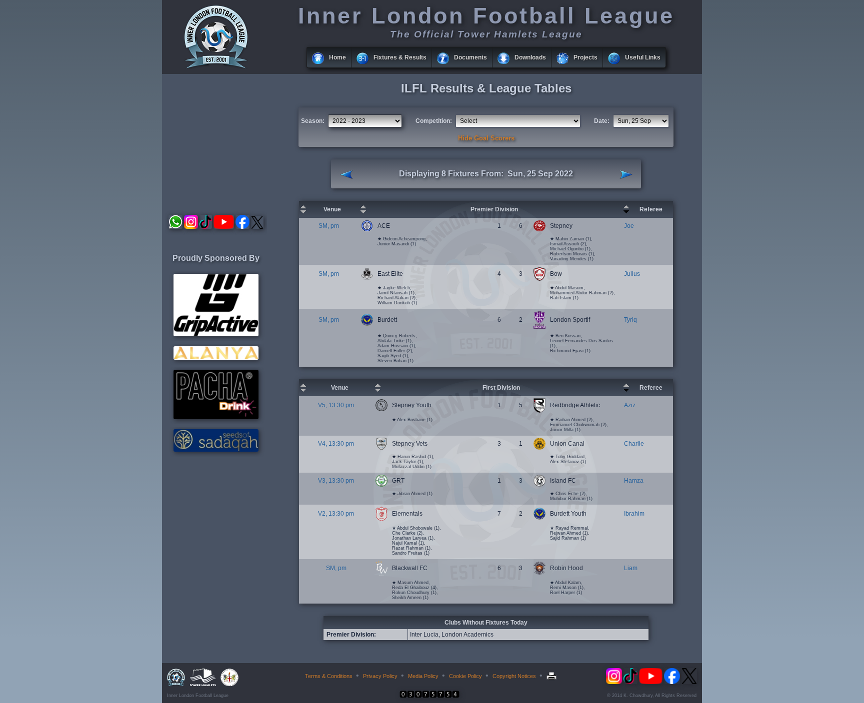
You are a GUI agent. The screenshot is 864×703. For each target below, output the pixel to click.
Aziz (630, 405)
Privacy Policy (380, 676)
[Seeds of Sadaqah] (216, 449)
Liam (631, 568)
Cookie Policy (465, 676)
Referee (651, 209)
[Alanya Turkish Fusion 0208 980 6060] (216, 357)
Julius (632, 273)
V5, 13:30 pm (336, 405)
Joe (629, 225)
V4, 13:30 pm (336, 443)
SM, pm (328, 225)
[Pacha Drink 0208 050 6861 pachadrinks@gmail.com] (216, 417)
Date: (602, 120)
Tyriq (630, 319)
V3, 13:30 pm (336, 480)
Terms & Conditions (328, 676)
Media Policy (423, 676)
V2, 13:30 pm (336, 513)
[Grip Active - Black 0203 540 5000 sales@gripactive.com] (216, 334)
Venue (332, 209)
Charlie (634, 443)
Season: (312, 120)
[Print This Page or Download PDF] (552, 676)
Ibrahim (634, 513)
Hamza (634, 480)
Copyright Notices (514, 676)
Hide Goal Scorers (486, 138)
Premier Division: (351, 634)
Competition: (434, 120)
